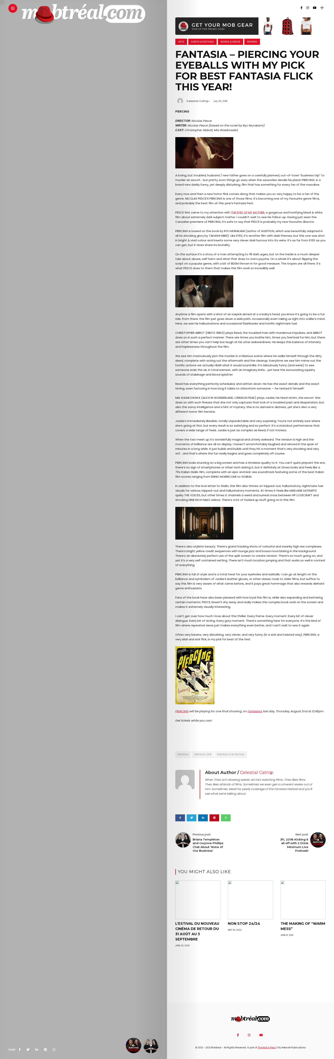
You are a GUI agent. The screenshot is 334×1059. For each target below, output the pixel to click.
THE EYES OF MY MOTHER (247, 212)
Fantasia (183, 754)
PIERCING (182, 711)
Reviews (252, 41)
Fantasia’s (255, 711)
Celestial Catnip (198, 101)
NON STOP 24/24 (244, 924)
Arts (181, 41)
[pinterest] (45, 1049)
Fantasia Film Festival (231, 754)
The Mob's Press (267, 1047)
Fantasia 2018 (202, 754)
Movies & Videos (230, 41)
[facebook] (20, 1049)
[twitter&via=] (28, 1049)
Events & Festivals (202, 41)
